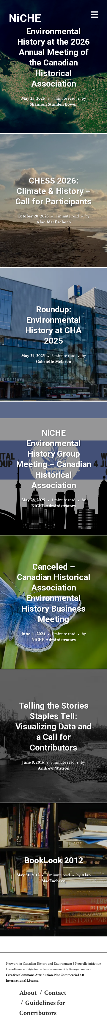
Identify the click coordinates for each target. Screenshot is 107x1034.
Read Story (54, 66)
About (28, 992)
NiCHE (25, 18)
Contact (55, 992)
